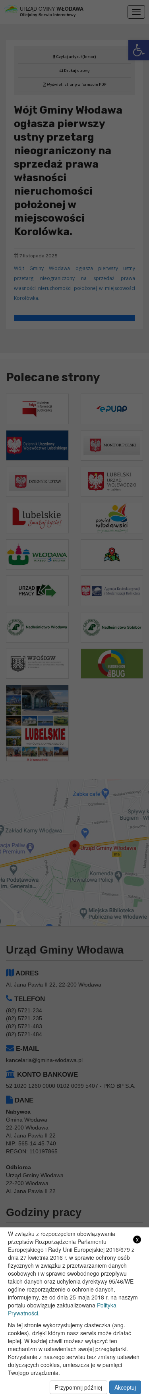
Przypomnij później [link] (78, 1387)
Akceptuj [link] (125, 1387)
